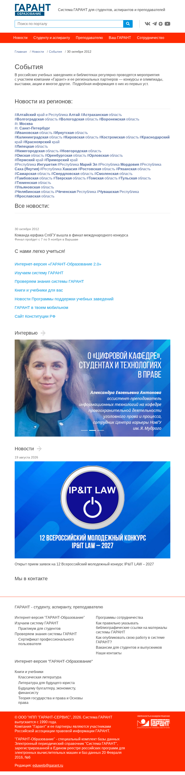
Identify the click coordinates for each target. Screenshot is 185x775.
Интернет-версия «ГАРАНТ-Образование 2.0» (58, 264)
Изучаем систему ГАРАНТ (39, 273)
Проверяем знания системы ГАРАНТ (49, 281)
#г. (24, 124)
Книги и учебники (29, 672)
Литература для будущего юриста (46, 683)
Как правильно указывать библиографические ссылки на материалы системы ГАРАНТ (131, 627)
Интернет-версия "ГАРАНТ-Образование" (50, 617)
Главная (21, 51)
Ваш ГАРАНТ (120, 38)
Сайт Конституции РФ (35, 316)
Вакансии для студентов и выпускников (129, 647)
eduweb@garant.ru (47, 765)
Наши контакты (109, 653)
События (55, 51)
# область (33, 183)
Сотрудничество (150, 38)
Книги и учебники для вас (39, 290)
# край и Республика (48, 115)
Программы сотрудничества (119, 617)
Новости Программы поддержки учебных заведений (64, 299)
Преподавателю (89, 38)
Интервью (26, 333)
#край (41, 142)
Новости (20, 38)
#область (101, 115)
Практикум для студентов (39, 628)
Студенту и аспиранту (51, 38)
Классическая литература (39, 677)
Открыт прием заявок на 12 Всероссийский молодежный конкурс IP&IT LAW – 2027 (84, 564)
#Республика (36, 164)
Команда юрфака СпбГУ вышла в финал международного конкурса (71, 235)
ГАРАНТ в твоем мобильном (41, 307)
